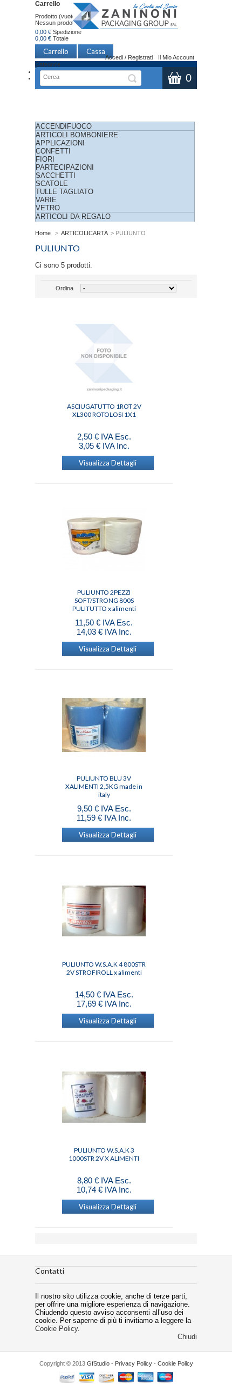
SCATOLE (52, 183)
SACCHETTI (56, 175)
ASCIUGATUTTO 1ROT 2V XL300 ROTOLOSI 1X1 (104, 410)
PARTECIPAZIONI (65, 167)
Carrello (47, 4)
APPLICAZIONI (60, 143)
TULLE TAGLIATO (64, 192)
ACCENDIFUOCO (64, 126)
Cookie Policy (56, 1329)
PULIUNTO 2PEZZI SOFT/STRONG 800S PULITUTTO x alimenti (104, 596)
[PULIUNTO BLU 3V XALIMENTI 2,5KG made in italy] (104, 726)
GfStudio (98, 1363)
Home (43, 233)
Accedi (114, 57)
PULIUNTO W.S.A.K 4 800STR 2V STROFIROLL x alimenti (104, 968)
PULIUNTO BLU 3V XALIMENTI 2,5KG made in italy (103, 782)
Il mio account (176, 57)
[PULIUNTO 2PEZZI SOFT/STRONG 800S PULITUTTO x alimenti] (104, 540)
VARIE (46, 200)
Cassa (95, 51)
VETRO (48, 208)
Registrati (140, 57)
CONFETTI (53, 151)
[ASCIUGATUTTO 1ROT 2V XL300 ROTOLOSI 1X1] (104, 354)
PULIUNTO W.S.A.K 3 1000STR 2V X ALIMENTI (104, 1154)
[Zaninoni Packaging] (126, 19)
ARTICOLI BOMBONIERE (77, 135)
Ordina (64, 288)
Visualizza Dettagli (108, 462)
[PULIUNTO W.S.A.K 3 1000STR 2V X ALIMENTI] (104, 1098)
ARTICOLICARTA (84, 233)
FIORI (45, 159)
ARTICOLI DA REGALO (73, 216)
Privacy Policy (133, 1363)
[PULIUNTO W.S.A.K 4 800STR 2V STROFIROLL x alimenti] (104, 912)
